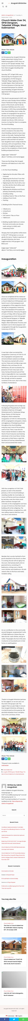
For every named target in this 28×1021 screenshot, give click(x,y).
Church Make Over (7, 769)
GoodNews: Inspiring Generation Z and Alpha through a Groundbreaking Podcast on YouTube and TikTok (13, 829)
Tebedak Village (19, 772)
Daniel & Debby (14, 878)
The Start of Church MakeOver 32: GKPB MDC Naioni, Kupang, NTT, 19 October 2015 (13, 928)
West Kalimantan (20, 774)
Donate (12, 871)
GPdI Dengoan (11, 772)
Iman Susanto (5, 871)
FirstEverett (4, 886)
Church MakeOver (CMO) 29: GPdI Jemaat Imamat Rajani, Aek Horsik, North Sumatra (13, 961)
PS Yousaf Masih (5, 878)
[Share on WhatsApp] (9, 52)
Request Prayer (10, 874)
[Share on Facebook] (3, 52)
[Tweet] (6, 52)
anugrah (5, 772)
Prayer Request (11, 882)
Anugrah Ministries (18, 3)
